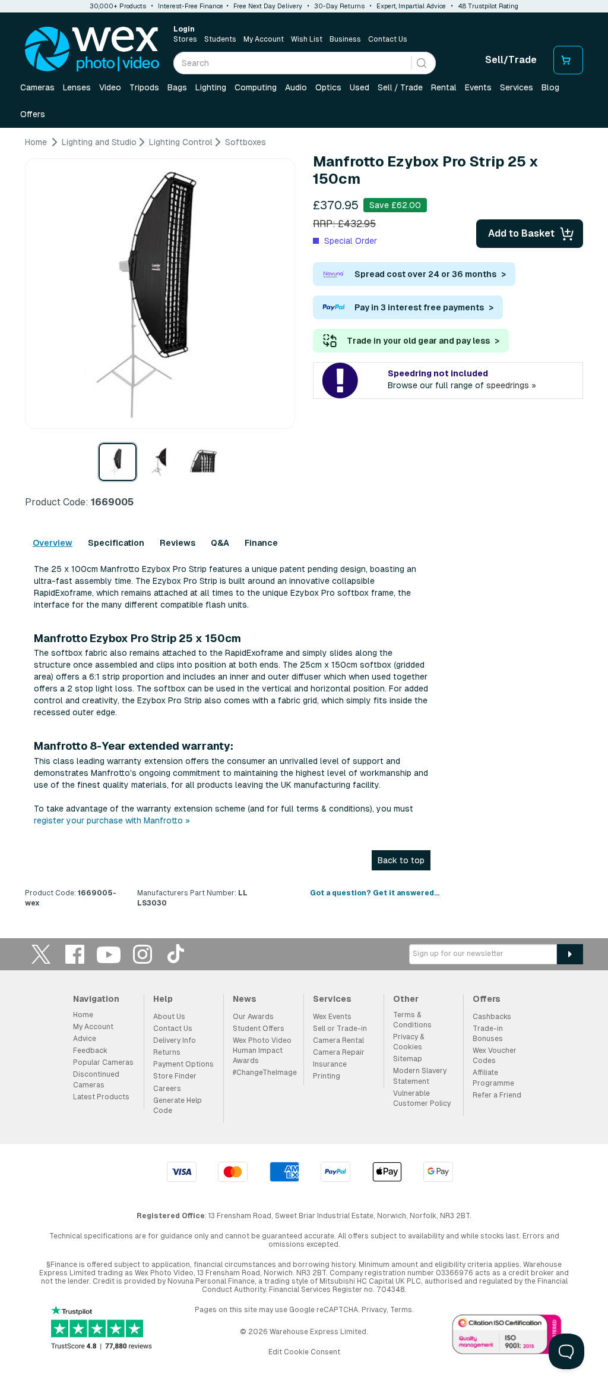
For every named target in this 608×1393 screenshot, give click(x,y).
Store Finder (175, 1076)
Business (345, 39)
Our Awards (253, 1016)
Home (83, 1015)
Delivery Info (174, 1040)
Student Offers (258, 1028)
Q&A (220, 543)
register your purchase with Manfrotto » (112, 820)
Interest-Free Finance (190, 6)
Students (220, 39)
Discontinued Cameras (96, 1079)
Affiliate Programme (493, 1077)
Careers (167, 1088)
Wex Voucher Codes (495, 1055)
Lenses (77, 87)
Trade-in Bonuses (488, 1033)
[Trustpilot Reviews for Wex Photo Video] (101, 1329)
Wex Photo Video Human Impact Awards (262, 1050)
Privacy (374, 1310)
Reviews (177, 543)
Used (359, 87)
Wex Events (332, 1016)
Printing (326, 1076)
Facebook (75, 954)
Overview (52, 543)
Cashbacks (492, 1016)
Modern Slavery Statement (419, 1076)
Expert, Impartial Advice (411, 6)
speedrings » (511, 385)
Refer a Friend (497, 1095)
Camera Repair (339, 1052)
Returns (166, 1052)
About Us (169, 1016)
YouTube (109, 954)
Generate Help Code (177, 1105)
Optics (328, 87)
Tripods (144, 87)
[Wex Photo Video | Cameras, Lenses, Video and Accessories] (92, 49)
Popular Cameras (103, 1062)
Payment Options (183, 1064)
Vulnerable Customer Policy (422, 1098)
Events (478, 87)
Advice (84, 1038)
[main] (304, 527)
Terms (401, 1310)
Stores (185, 39)
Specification (116, 543)
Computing (256, 87)
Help (163, 999)
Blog (550, 87)
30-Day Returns (339, 6)
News (244, 999)
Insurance (330, 1064)
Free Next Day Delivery (267, 6)
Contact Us (387, 39)
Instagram (142, 954)
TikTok (176, 954)
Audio (296, 87)
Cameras (37, 87)
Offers (32, 114)
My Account (263, 39)
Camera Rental (338, 1040)
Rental (444, 87)
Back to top (401, 860)
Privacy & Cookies (408, 1042)
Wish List (306, 39)
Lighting (210, 87)
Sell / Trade (400, 87)
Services (516, 87)
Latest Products (101, 1097)
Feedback (90, 1050)
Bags (177, 87)
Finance (261, 543)
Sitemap (407, 1059)
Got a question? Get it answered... (374, 893)
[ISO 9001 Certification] (507, 1336)
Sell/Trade (511, 59)
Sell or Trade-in (340, 1028)
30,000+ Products (118, 6)
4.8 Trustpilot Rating (488, 6)
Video (110, 87)
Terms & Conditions (412, 1020)
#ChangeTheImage (265, 1072)
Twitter (41, 954)
